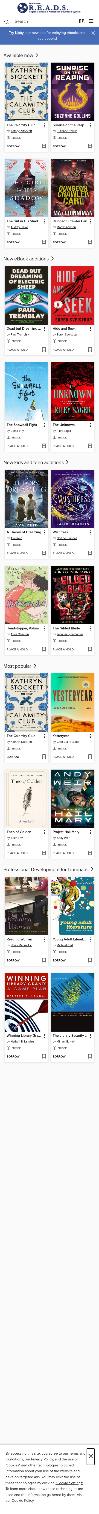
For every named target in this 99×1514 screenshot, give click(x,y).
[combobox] (40, 21)
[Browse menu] (91, 21)
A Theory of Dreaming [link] (24, 532)
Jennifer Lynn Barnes (70, 634)
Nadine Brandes (67, 538)
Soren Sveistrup (67, 334)
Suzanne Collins (67, 131)
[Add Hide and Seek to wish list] (90, 350)
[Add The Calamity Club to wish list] (44, 147)
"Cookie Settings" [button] (69, 1483)
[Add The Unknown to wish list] (90, 446)
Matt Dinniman (66, 227)
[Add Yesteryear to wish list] (90, 757)
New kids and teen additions (34, 463)
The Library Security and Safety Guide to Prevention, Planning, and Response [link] (70, 1036)
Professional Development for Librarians (46, 870)
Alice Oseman (20, 634)
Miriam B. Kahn (66, 1041)
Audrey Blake (19, 227)
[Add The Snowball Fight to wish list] (44, 446)
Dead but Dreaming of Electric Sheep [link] (24, 329)
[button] (44, 125)
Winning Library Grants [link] (24, 1036)
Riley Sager (64, 431)
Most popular (17, 666)
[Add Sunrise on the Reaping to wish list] (90, 147)
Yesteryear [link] (61, 736)
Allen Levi (17, 838)
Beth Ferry (17, 431)
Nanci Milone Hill (21, 945)
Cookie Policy (23, 1500)
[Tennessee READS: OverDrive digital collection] (49, 7)
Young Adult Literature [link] (70, 939)
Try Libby (16, 32)
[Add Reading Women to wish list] (44, 961)
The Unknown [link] (64, 425)
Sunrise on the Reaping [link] (70, 125)
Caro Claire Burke (68, 742)
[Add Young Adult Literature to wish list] (90, 961)
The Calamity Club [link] (21, 125)
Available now (18, 56)
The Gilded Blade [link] (66, 628)
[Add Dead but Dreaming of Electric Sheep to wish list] (44, 350)
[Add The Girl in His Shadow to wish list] (44, 243)
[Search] (6, 21)
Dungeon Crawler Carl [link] (70, 221)
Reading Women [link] (19, 939)
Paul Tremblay (20, 334)
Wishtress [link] (60, 532)
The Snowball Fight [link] (22, 425)
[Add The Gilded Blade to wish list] (90, 650)
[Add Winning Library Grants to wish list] (44, 1057)
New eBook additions (26, 259)
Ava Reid (16, 538)
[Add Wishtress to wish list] (90, 554)
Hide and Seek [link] (64, 329)
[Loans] (82, 21)
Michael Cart (65, 945)
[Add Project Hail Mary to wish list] (90, 853)
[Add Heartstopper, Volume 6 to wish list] (44, 650)
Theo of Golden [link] (19, 832)
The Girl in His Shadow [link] (24, 221)
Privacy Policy (42, 1459)
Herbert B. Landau (22, 1041)
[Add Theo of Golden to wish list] (44, 853)
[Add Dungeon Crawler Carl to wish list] (90, 243)
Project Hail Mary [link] (66, 832)
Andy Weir (63, 838)
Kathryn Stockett (21, 131)
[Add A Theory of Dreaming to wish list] (44, 554)
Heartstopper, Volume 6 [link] (24, 628)
